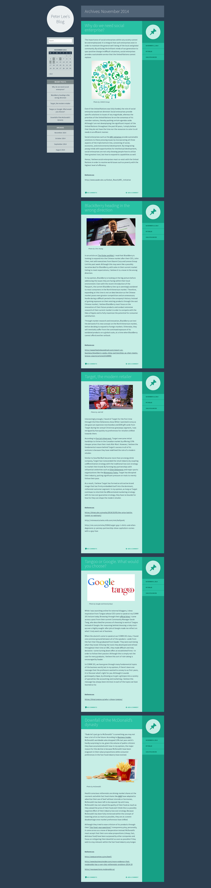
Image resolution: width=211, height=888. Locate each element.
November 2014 (60, 133)
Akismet (15, 886)
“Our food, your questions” (100, 827)
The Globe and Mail (106, 255)
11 (54, 62)
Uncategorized (151, 57)
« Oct (51, 74)
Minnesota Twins (111, 472)
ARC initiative (115, 137)
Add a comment (133, 193)
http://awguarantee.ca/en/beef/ (98, 856)
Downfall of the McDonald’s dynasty (108, 722)
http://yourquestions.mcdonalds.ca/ (100, 869)
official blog (125, 616)
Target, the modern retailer (108, 376)
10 (50, 62)
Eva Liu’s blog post (103, 438)
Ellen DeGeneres (116, 469)
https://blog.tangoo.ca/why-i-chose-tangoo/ (103, 699)
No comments (92, 193)
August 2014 (60, 150)
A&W (120, 796)
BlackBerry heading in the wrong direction (107, 208)
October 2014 (60, 138)
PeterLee (149, 51)
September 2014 (60, 144)
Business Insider (124, 737)
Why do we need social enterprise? (104, 28)
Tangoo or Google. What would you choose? (111, 564)
